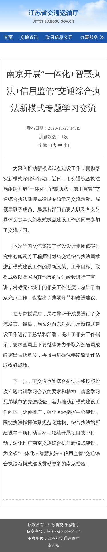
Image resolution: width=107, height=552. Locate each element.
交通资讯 (29, 37)
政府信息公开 (59, 37)
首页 (8, 37)
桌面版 (54, 545)
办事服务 (89, 37)
